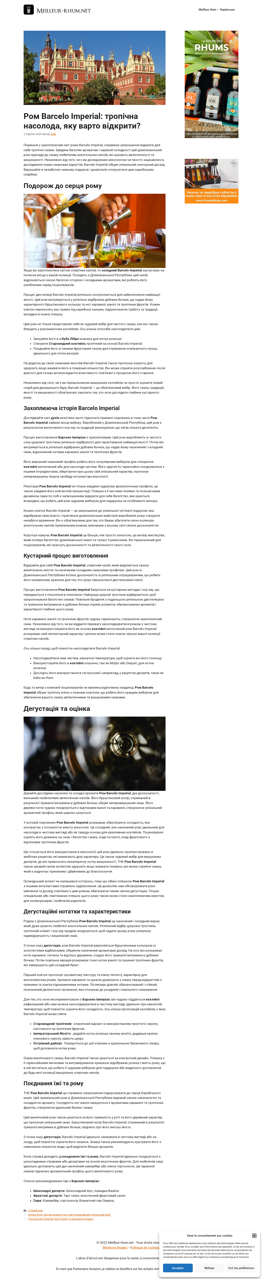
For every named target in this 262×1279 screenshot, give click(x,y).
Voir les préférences (241, 1268)
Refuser (209, 1268)
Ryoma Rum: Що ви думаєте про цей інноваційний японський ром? (69, 1214)
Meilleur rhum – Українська (217, 9)
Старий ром (35, 1210)
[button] (254, 1236)
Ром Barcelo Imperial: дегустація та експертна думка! (60, 1219)
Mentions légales (115, 1247)
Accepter (178, 1268)
